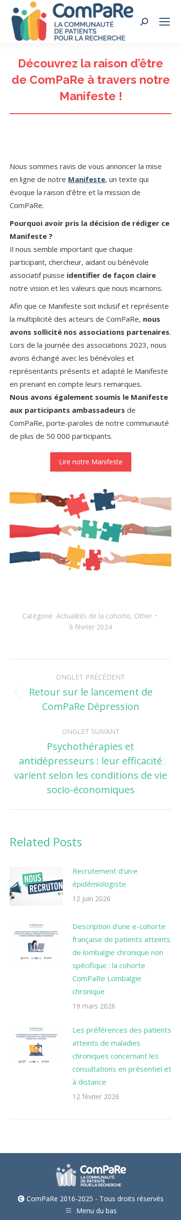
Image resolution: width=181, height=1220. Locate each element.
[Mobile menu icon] (164, 21)
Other (143, 615)
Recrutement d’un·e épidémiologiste (105, 877)
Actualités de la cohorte (93, 615)
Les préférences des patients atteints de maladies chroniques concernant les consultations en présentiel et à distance (121, 1056)
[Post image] (36, 886)
